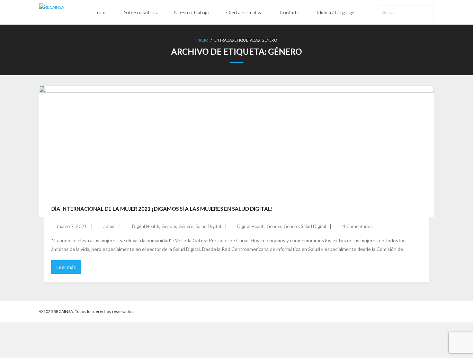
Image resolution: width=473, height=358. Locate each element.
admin (109, 226)
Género (186, 226)
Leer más (66, 267)
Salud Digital (208, 226)
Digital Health (145, 226)
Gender (168, 226)
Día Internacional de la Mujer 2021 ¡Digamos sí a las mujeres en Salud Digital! (162, 209)
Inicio (202, 40)
